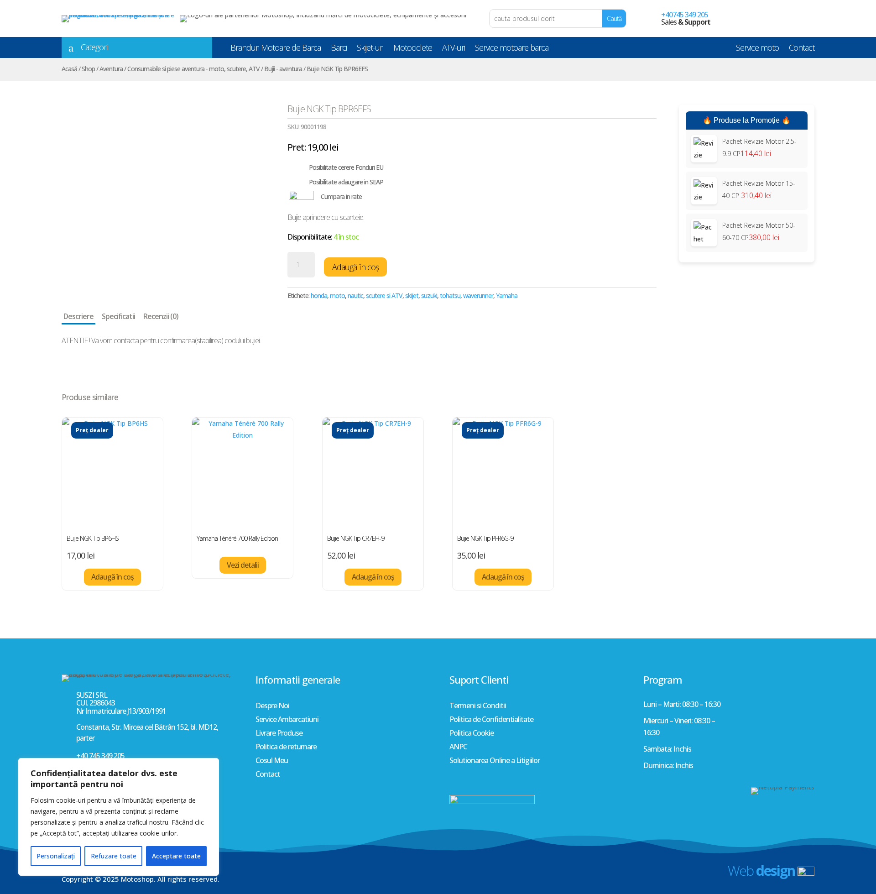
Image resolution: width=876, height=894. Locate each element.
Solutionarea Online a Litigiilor (494, 761)
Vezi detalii (243, 565)
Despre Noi (272, 706)
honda (319, 295)
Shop (88, 68)
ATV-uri (453, 49)
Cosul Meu (272, 761)
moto (337, 295)
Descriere (78, 316)
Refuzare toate (113, 856)
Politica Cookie (471, 734)
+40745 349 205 (684, 15)
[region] (118, 817)
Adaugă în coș (355, 266)
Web (761, 870)
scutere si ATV (384, 295)
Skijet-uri (370, 49)
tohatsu (450, 295)
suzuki (429, 295)
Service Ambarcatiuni (287, 720)
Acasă (69, 68)
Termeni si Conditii (477, 706)
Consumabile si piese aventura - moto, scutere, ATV (193, 68)
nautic (355, 295)
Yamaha (506, 295)
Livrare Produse (279, 734)
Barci (339, 49)
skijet (411, 295)
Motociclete (412, 49)
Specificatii (118, 316)
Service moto (757, 49)
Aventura (111, 68)
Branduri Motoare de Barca (275, 49)
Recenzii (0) (160, 316)
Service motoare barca (511, 49)
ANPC (458, 747)
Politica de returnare (286, 747)
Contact (801, 49)
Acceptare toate (176, 856)
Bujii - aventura (283, 68)
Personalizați (55, 856)
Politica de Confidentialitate (491, 720)
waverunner (478, 295)
